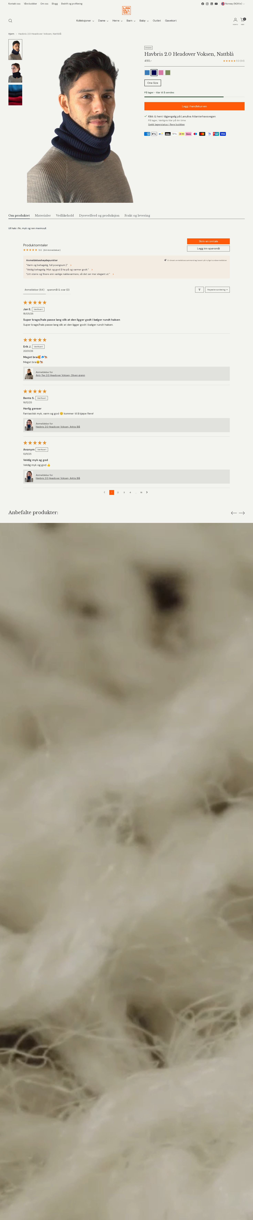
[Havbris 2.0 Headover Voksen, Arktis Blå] (147, 72)
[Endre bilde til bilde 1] (15, 49)
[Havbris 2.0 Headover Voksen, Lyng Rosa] (161, 72)
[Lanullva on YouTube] (216, 3)
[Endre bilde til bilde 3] (15, 95)
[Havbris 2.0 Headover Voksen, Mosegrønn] (168, 72)
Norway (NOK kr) (233, 3)
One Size (152, 83)
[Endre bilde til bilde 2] (15, 72)
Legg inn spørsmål (208, 248)
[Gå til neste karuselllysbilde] (242, 513)
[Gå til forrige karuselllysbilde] (234, 513)
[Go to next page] (148, 492)
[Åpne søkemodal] (10, 20)
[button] (29, 373)
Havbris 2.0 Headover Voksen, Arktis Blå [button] (58, 426)
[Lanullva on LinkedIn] (211, 3)
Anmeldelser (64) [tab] (34, 289)
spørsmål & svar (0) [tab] (58, 289)
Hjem (11, 33)
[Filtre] (199, 290)
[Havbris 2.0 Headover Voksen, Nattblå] (154, 72)
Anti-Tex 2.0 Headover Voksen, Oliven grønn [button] (60, 375)
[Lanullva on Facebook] (202, 3)
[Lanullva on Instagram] (207, 3)
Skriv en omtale (208, 241)
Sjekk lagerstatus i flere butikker (166, 124)
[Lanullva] (126, 10)
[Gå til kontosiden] (235, 20)
